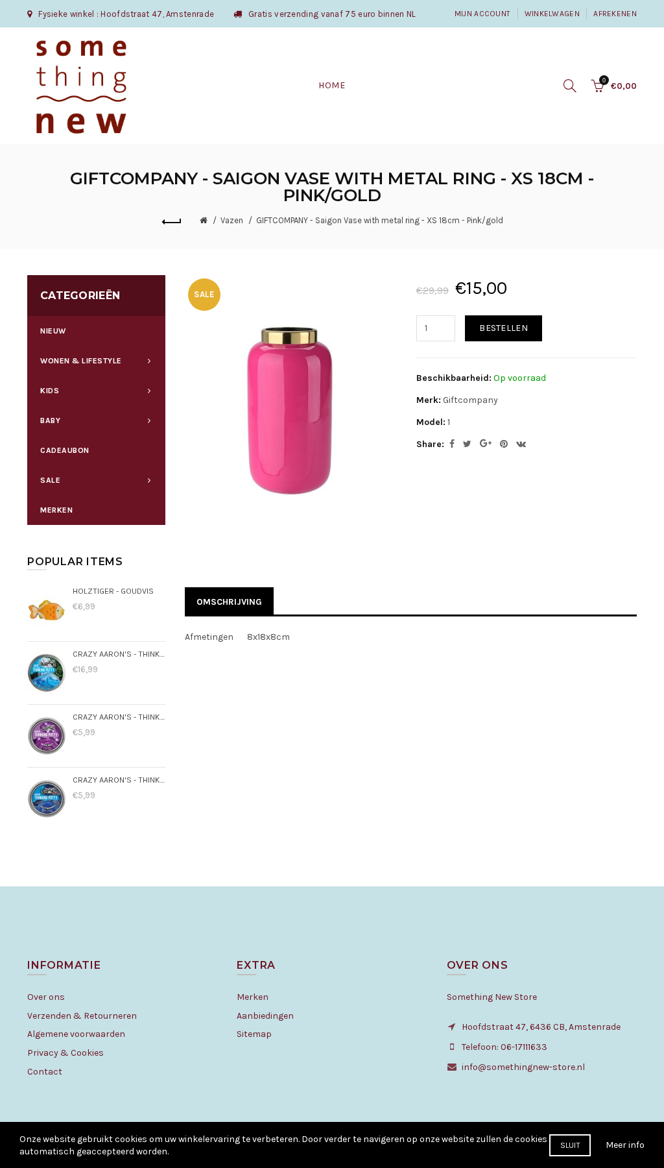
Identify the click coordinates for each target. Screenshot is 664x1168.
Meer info (625, 1144)
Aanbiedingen (265, 1015)
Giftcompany (470, 400)
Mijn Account (483, 13)
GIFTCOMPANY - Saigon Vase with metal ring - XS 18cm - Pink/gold (379, 220)
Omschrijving (229, 601)
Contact (44, 1071)
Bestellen (503, 328)
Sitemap (254, 1034)
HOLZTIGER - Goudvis (113, 591)
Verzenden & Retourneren (82, 1015)
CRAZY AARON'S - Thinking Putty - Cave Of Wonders (119, 780)
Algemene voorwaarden (76, 1034)
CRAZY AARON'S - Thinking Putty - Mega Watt (119, 717)
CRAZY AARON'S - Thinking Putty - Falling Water (119, 654)
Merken (252, 997)
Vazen (231, 220)
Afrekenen (615, 13)
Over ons (46, 997)
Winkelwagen (552, 13)
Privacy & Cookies (65, 1052)
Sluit (570, 1145)
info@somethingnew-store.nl (523, 1067)
